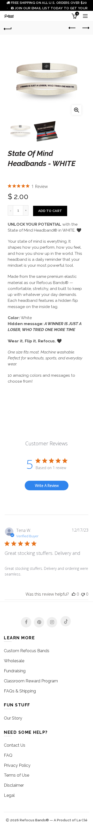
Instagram (52, 622)
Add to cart (50, 211)
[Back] (7, 28)
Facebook (26, 622)
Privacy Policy (17, 765)
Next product (85, 28)
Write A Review (47, 485)
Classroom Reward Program (31, 681)
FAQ (8, 755)
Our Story (13, 718)
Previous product (72, 28)
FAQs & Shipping (20, 691)
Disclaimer (14, 785)
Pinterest (39, 622)
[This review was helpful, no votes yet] (73, 594)
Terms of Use (16, 775)
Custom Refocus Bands (26, 650)
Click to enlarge (76, 110)
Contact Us (14, 745)
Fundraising (15, 670)
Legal (9, 795)
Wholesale (14, 660)
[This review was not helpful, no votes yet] (83, 594)
